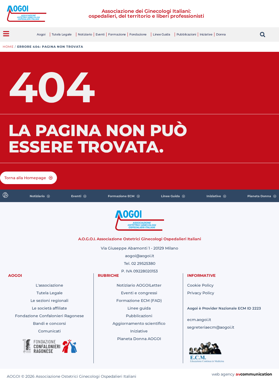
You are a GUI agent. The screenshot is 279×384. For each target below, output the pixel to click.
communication (256, 374)
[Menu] (6, 33)
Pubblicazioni (186, 34)
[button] (262, 34)
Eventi (100, 34)
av (238, 374)
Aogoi (41, 34)
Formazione (117, 34)
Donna (221, 34)
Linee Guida (161, 34)
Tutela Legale (62, 34)
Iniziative (206, 34)
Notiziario (85, 34)
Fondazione (138, 34)
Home (8, 47)
